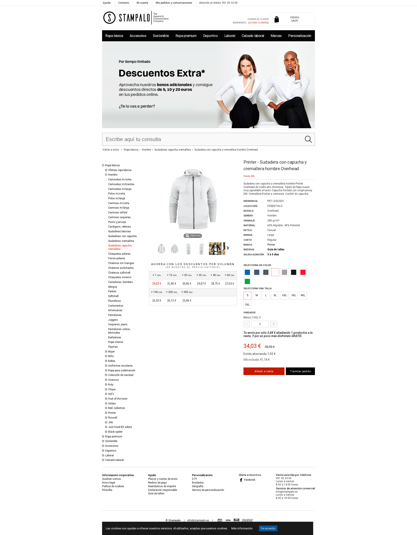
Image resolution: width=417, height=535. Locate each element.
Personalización (299, 36)
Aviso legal (108, 482)
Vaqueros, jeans (117, 324)
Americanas (115, 310)
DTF (194, 478)
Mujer (111, 351)
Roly (110, 384)
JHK (110, 422)
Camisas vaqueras (119, 217)
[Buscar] (308, 139)
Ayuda (107, 2)
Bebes (111, 360)
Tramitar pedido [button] (300, 371)
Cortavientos (115, 305)
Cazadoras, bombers (120, 282)
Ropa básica (114, 36)
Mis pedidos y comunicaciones (174, 2)
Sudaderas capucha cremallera (120, 247)
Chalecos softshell (119, 272)
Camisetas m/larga (119, 189)
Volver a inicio (111, 149)
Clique (112, 389)
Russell (112, 417)
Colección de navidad (120, 375)
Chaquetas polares (119, 253)
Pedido (294, 19)
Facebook (249, 479)
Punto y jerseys (117, 222)
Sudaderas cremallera (121, 241)
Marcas (276, 36)
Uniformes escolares (120, 365)
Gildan (112, 403)
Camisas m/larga (118, 207)
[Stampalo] (136, 17)
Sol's (111, 393)
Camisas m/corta (118, 203)
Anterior (151, 248)
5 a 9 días (273, 254)
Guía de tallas (156, 493)
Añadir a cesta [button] (264, 371)
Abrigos (112, 286)
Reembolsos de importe (162, 486)
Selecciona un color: (257, 265)
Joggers (113, 319)
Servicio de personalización (208, 490)
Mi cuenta (142, 2)
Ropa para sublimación (121, 370)
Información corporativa (118, 475)
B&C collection (116, 408)
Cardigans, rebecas (119, 226)
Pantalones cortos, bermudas (119, 331)
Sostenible (161, 36)
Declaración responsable (162, 490)
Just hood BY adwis (120, 427)
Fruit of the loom (117, 398)
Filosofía (107, 490)
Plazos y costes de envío (162, 478)
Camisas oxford (117, 212)
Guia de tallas (276, 249)
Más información (242, 528)
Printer (112, 412)
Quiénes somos (111, 478)
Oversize (113, 379)
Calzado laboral (253, 36)
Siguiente (228, 248)
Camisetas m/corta (119, 179)
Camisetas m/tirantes (121, 184)
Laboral (229, 36)
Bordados (198, 482)
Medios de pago (157, 482)
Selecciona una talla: (257, 288)
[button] (161, 248)
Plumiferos (114, 300)
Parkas (112, 291)
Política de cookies (113, 486)
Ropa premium (186, 36)
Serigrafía (197, 486)
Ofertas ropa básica (119, 170)
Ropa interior (115, 342)
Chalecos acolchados (121, 267)
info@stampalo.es (198, 520)
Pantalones (115, 315)
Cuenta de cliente (258, 19)
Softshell (113, 296)
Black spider (115, 431)
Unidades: (249, 312)
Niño (111, 356)
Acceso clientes (258, 23)
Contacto (123, 2)
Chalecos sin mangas (121, 263)
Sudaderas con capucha (122, 236)
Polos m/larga (116, 198)
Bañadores (114, 337)
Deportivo (210, 36)
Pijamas (113, 346)
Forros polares (116, 258)
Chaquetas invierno (119, 277)
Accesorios (138, 36)
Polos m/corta (116, 193)
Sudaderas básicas (119, 231)
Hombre (112, 174)
